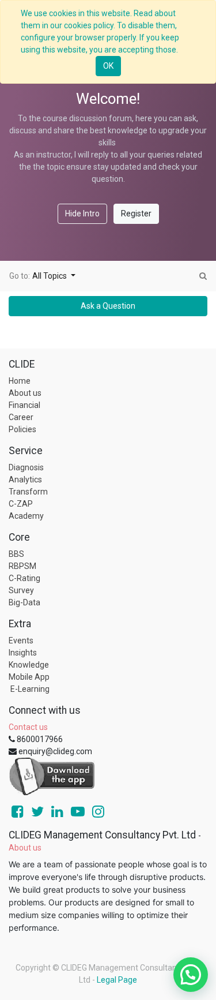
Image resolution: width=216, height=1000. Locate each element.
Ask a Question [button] (108, 305)
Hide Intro (82, 213)
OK (108, 65)
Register (136, 213)
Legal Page (117, 979)
